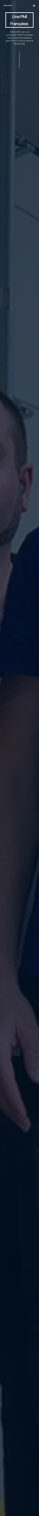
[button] (35, 4)
